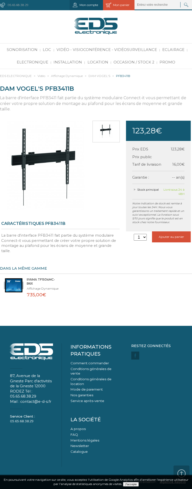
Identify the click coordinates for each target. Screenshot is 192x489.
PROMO (167, 62)
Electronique (32, 62)
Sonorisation (22, 49)
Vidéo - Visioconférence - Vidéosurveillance (106, 49)
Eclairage (173, 49)
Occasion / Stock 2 (134, 62)
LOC (47, 49)
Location (98, 62)
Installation (68, 62)
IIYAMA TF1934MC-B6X (41, 282)
